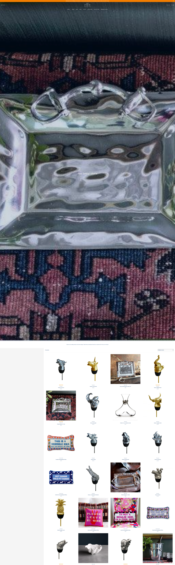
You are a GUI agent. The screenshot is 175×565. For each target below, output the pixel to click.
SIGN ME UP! (96, 287)
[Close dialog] (104, 271)
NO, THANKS (96, 290)
